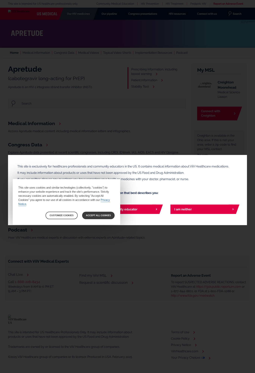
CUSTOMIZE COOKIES (62, 215)
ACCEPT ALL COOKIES (98, 215)
